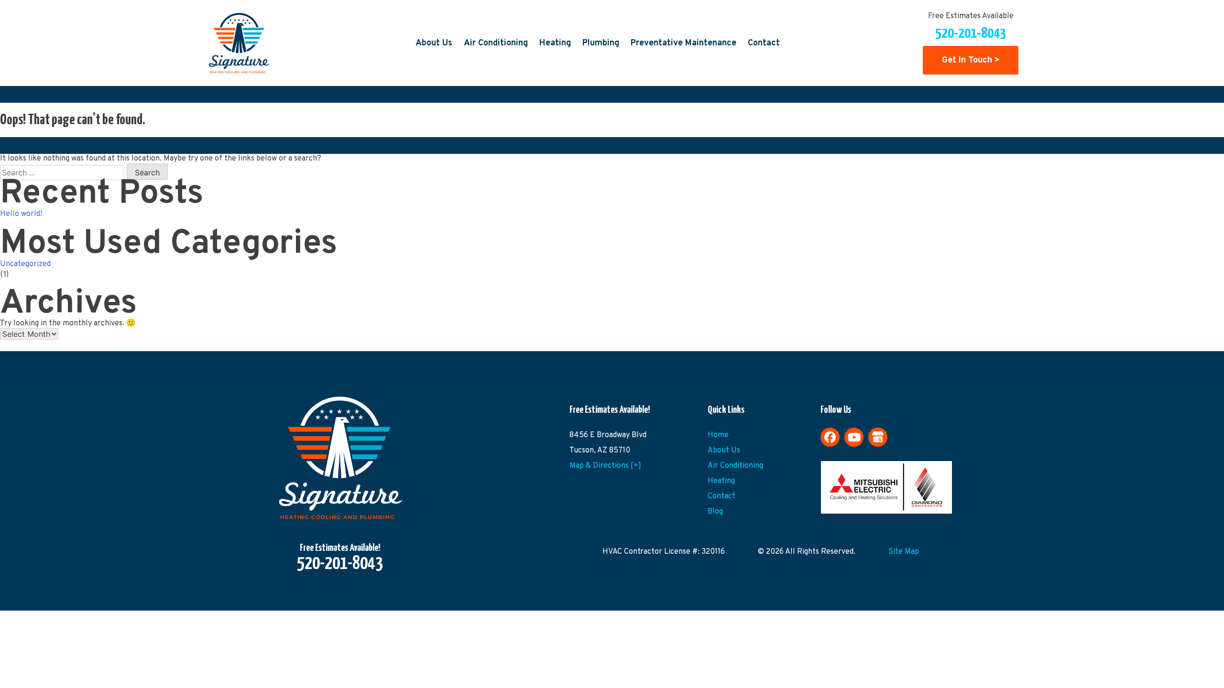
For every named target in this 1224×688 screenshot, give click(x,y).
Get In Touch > (971, 60)
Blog (715, 511)
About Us (433, 43)
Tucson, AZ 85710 (599, 450)
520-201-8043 (970, 33)
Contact (764, 43)
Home (718, 435)
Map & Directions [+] (605, 466)
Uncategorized (25, 264)
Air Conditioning (496, 43)
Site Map (903, 552)
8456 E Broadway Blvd (607, 435)
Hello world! (21, 214)
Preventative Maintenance (683, 43)
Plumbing (600, 43)
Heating (555, 43)
